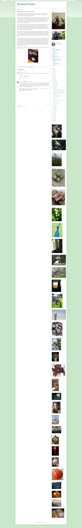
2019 (53, 78)
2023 (53, 73)
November (54, 83)
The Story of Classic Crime (56, 102)
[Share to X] (30, 66)
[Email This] (29, 66)
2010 (53, 120)
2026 (53, 69)
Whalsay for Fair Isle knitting (57, 96)
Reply (20, 91)
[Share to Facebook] (31, 66)
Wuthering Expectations (56, 58)
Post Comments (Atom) (24, 106)
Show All (64, 66)
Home (33, 105)
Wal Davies (54, 53)
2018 (53, 79)
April (54, 107)
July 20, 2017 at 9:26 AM (28, 81)
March (54, 108)
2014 (53, 115)
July (54, 88)
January (54, 111)
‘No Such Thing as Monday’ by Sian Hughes (58, 56)
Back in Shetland (55, 103)
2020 (53, 77)
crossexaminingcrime (56, 63)
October (54, 84)
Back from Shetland (56, 97)
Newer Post (18, 105)
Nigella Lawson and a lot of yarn (57, 95)
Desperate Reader (26, 4)
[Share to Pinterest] (32, 66)
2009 (53, 121)
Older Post (47, 105)
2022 (53, 74)
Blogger (45, 522)
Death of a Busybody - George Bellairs (58, 90)
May (54, 106)
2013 (53, 116)
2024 (53, 72)
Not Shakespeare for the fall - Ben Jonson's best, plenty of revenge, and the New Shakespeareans (58, 60)
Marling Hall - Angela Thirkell (57, 89)
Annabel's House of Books (56, 49)
